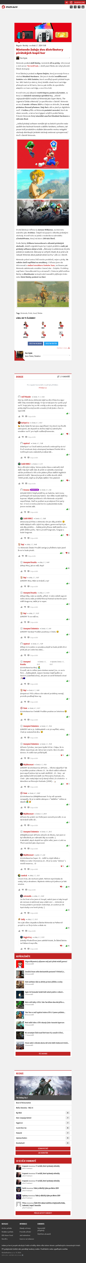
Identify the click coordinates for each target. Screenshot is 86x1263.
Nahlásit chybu (62, 348)
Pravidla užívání (25, 1231)
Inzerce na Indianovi (27, 1239)
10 (68, 553)
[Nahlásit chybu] (22, 1255)
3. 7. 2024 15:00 (37, 45)
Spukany (25, 1195)
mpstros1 (26, 443)
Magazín (19, 45)
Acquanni (25, 1166)
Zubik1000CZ (26, 463)
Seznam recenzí (43, 1148)
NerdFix (5, 1239)
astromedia (27, 896)
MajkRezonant (28, 764)
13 (68, 928)
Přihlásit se (43, 387)
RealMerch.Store (79, 2)
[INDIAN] (9, 6)
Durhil (24, 1188)
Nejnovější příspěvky (41, 1229)
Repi (22, 544)
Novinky (25, 45)
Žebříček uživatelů (44, 1234)
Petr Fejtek (23, 58)
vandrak (24, 875)
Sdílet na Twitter (51, 343)
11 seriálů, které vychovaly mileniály (48, 1166)
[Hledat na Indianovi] (71, 7)
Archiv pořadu (7, 1228)
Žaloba (40, 313)
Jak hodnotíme (43, 1152)
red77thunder (26, 396)
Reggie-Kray (27, 937)
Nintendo (24, 313)
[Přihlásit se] (83, 7)
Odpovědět (32, 416)
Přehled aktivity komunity (43, 1213)
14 (68, 887)
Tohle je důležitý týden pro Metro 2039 (46, 1188)
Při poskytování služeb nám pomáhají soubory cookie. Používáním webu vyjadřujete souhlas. (35, 1249)
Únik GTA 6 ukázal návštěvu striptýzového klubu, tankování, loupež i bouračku (43, 1204)
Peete (25, 708)
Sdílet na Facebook (35, 343)
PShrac (24, 1203)
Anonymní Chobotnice (31, 628)
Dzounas (26, 489)
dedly (23, 919)
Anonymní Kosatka (30, 562)
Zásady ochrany (25, 1228)
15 (68, 946)
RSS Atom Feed (7, 1235)
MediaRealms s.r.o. (8, 1252)
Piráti (30, 313)
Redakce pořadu (7, 1231)
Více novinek (43, 1053)
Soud (35, 313)
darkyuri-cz (25, 422)
